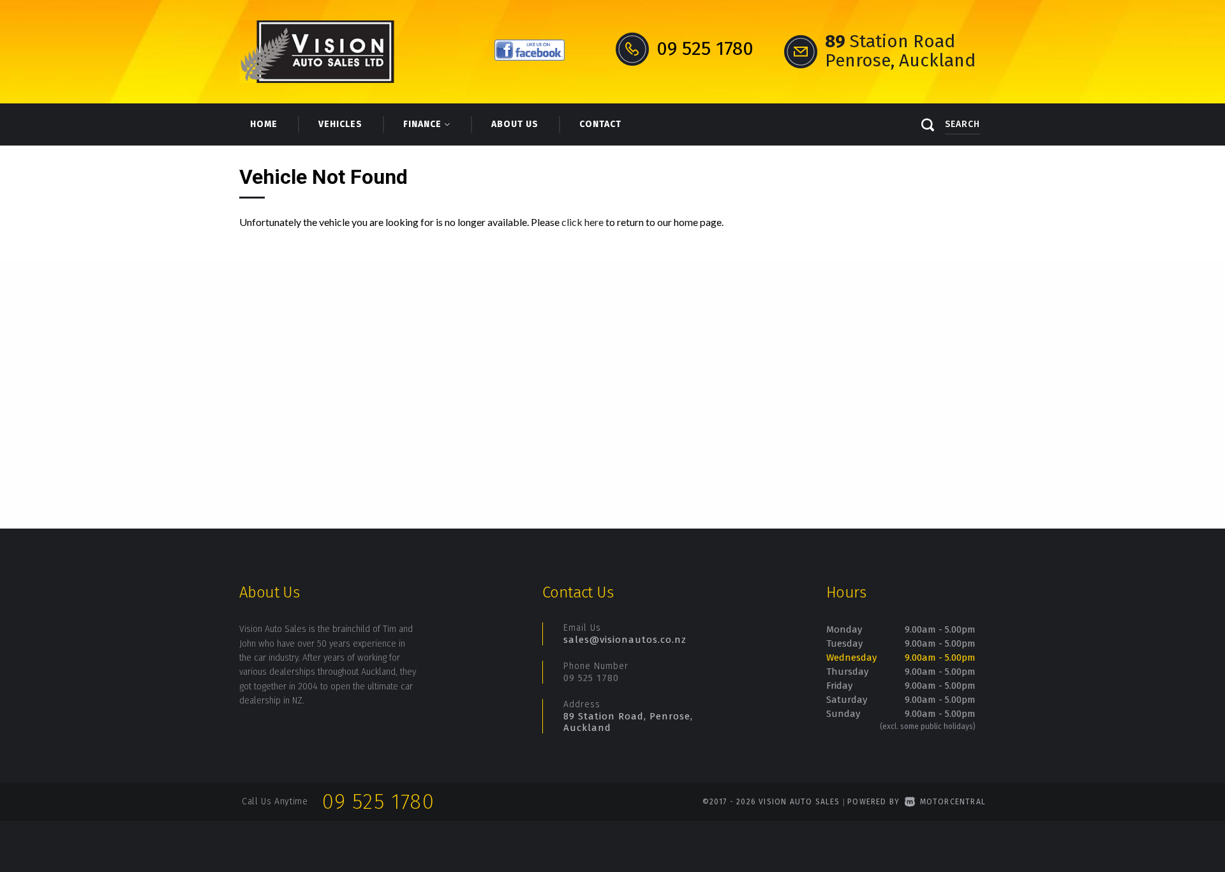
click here (582, 222)
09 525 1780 (591, 678)
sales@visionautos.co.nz (625, 639)
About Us (514, 124)
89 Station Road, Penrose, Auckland (628, 721)
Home (264, 124)
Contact (600, 124)
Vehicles (340, 124)
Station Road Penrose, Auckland (900, 51)
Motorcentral (953, 801)
